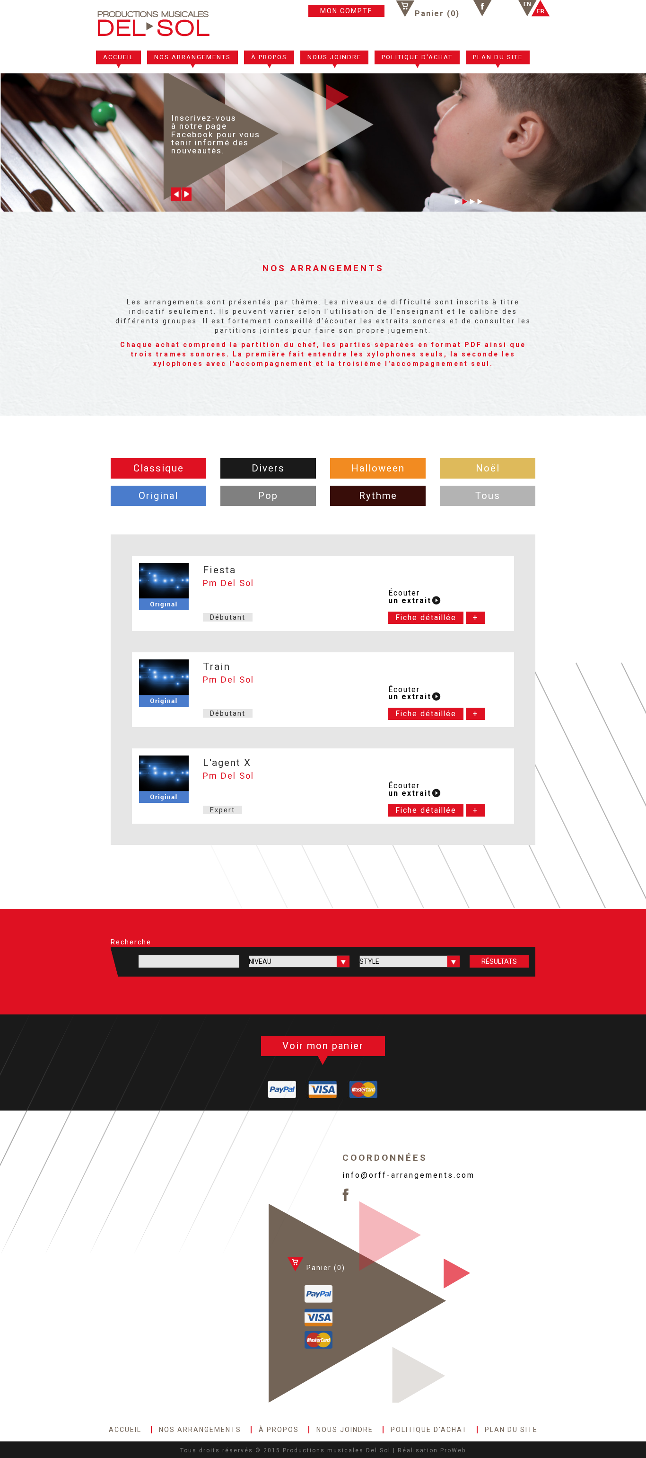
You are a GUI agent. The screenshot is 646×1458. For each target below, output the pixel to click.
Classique (158, 468)
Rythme (378, 495)
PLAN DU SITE (498, 57)
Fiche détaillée (425, 617)
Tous (487, 495)
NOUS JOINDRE (334, 57)
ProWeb (453, 1450)
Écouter (409, 597)
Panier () (437, 13)
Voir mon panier (323, 1045)
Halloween (378, 468)
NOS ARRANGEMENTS (192, 57)
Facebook (482, 8)
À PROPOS (269, 57)
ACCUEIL (118, 57)
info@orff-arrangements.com (408, 1175)
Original (158, 495)
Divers (268, 468)
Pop (268, 495)
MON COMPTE (346, 11)
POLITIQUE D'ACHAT (417, 57)
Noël (488, 468)
